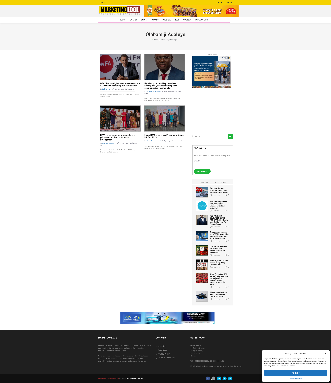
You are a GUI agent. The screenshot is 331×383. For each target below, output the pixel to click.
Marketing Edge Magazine (108, 378)
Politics (167, 20)
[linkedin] (227, 2)
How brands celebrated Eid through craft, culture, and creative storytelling (218, 249)
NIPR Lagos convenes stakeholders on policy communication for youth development (117, 137)
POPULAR (204, 182)
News (122, 20)
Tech (177, 20)
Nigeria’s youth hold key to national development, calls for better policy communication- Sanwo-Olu (160, 85)
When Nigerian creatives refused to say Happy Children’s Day (219, 262)
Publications (201, 20)
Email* (197, 161)
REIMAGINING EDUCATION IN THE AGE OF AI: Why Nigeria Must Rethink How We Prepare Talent (219, 220)
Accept (296, 373)
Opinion (187, 20)
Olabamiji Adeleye (169, 39)
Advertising (162, 350)
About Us (161, 346)
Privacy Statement (295, 378)
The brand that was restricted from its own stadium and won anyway (219, 190)
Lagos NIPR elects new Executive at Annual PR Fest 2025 (164, 136)
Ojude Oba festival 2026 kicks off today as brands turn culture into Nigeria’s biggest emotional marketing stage (219, 279)
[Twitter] (218, 2)
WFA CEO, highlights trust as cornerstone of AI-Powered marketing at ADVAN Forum (120, 84)
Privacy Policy (164, 354)
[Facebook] (221, 2)
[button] (326, 353)
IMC (143, 20)
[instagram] (224, 2)
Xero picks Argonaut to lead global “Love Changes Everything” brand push (218, 205)
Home (156, 39)
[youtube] (231, 2)
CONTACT (102, 2)
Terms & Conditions (166, 358)
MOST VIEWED (220, 182)
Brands (155, 20)
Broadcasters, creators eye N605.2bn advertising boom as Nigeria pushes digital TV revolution (219, 235)
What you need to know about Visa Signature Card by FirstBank (218, 294)
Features (133, 20)
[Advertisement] (211, 111)
